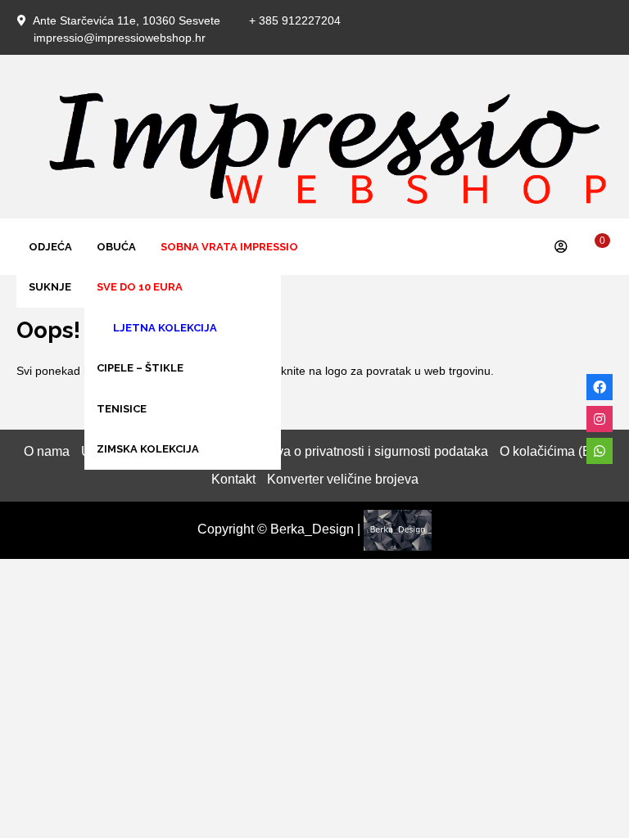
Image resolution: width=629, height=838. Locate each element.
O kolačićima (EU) (552, 451)
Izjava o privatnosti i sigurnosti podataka (372, 451)
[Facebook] (599, 387)
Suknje (50, 287)
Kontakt (233, 479)
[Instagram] (599, 419)
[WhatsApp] (599, 451)
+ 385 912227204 (295, 20)
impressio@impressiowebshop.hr (120, 37)
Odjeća (50, 247)
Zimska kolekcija (148, 449)
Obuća (116, 247)
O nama (47, 451)
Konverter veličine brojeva (343, 479)
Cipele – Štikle (140, 368)
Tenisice (122, 409)
